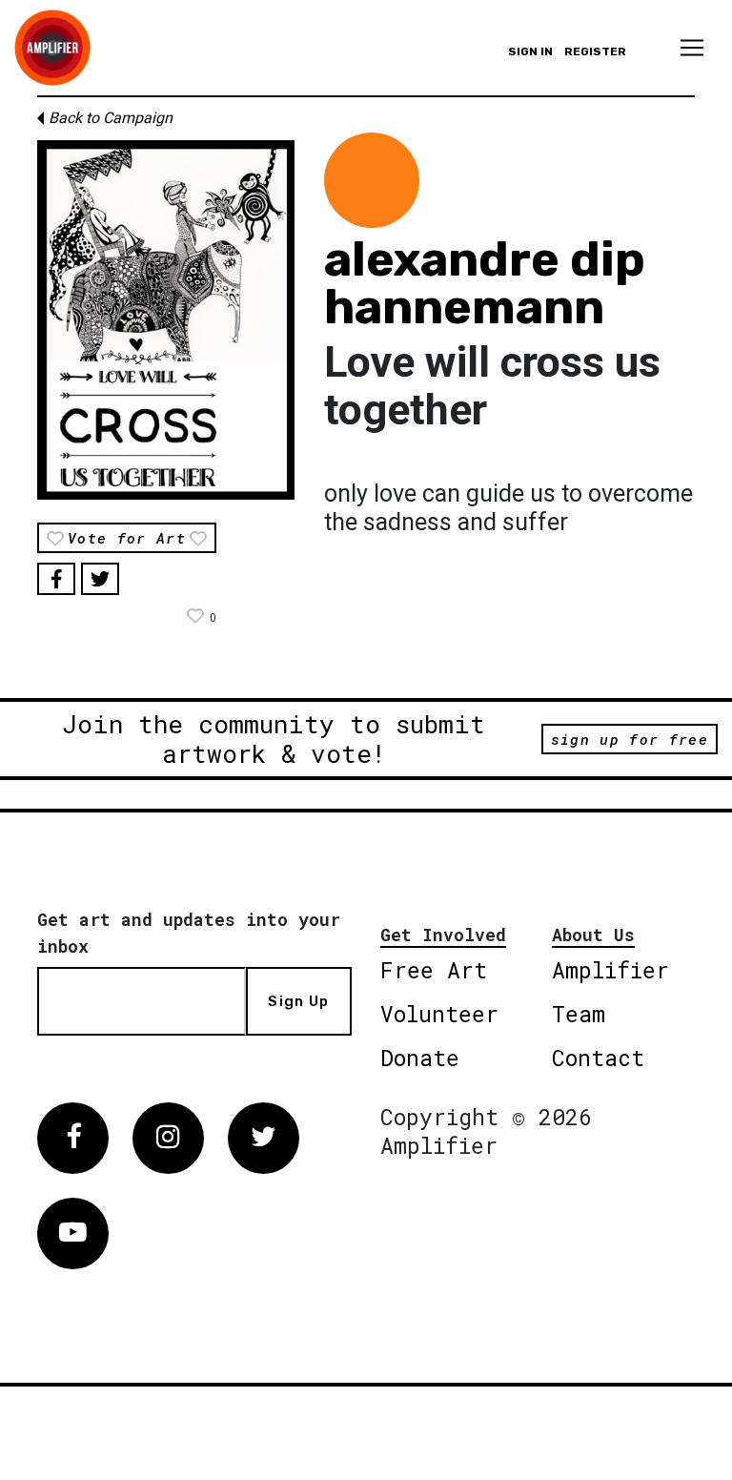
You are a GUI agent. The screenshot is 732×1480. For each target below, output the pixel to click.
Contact (598, 1057)
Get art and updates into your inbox (188, 932)
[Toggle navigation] (692, 48)
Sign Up (298, 1001)
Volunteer (439, 1013)
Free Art (433, 970)
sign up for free (629, 739)
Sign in (530, 51)
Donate (419, 1057)
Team (578, 1013)
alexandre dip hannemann (484, 283)
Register (595, 51)
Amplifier (610, 970)
